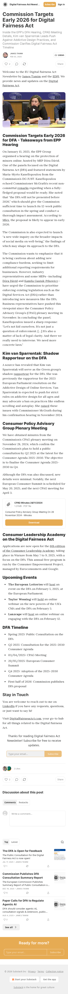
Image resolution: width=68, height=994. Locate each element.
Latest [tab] (14, 842)
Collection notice (54, 971)
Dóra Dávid (10, 281)
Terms (40, 971)
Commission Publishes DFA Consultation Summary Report (23, 875)
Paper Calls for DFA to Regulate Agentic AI (23, 902)
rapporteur (21, 374)
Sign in (61, 4)
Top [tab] (6, 842)
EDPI (56, 76)
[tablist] (16, 802)
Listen (61, 55)
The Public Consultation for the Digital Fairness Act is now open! (23, 856)
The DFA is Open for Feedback (22, 850)
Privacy (32, 971)
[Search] (62, 842)
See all (9, 927)
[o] (34, 109)
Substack (18, 987)
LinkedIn (9, 706)
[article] (34, 858)
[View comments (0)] (17, 64)
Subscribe (50, 4)
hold (40, 599)
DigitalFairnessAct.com (25, 718)
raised (45, 406)
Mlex (6, 220)
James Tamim (16, 53)
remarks (23, 188)
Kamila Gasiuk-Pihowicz (41, 281)
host (52, 584)
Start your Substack (26, 979)
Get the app (49, 979)
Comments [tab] (10, 802)
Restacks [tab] (23, 802)
